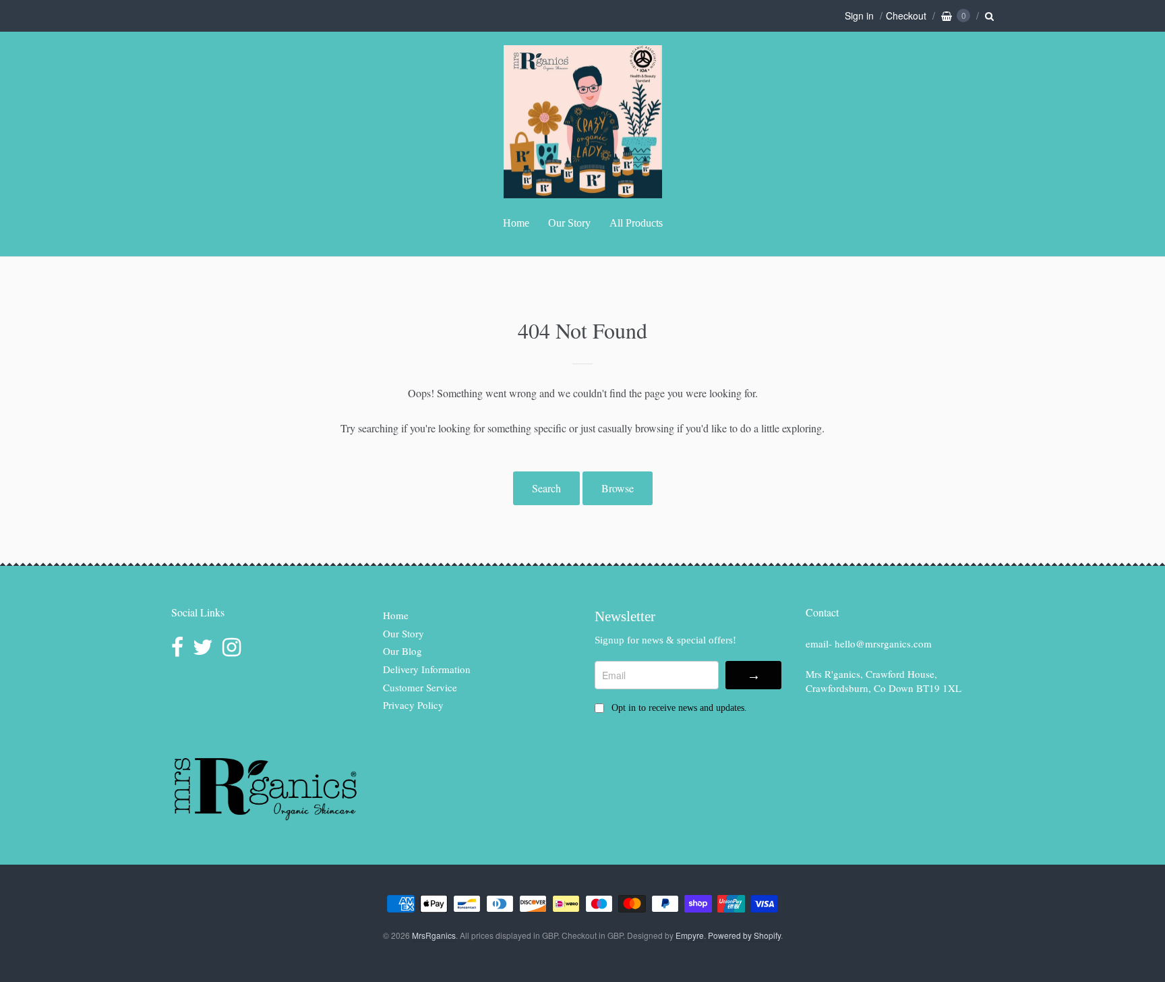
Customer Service (420, 687)
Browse (617, 488)
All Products (636, 223)
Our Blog (402, 651)
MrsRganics (434, 935)
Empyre (690, 935)
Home (516, 223)
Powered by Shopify (744, 935)
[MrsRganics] (583, 191)
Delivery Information (427, 669)
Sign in (859, 15)
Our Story (569, 223)
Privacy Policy (413, 705)
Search (546, 488)
